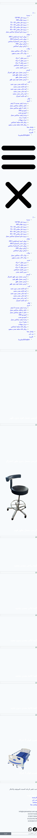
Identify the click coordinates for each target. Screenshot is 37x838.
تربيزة (28, 15)
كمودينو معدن (22, 113)
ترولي (28, 34)
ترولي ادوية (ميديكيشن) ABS (18, 37)
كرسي (28, 70)
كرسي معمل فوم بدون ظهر (18, 79)
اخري (28, 101)
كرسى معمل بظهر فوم (20, 75)
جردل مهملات (22, 120)
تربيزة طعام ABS (21, 20)
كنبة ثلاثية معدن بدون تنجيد (18, 84)
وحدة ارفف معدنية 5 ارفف (18, 103)
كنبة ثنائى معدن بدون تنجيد (18, 89)
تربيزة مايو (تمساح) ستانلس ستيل (16, 32)
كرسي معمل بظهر (21, 77)
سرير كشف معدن (21, 67)
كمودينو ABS (23, 110)
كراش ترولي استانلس (20, 46)
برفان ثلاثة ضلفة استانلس (19, 122)
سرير (28, 56)
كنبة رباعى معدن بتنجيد (20, 94)
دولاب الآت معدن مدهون (19, 53)
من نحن (31, 129)
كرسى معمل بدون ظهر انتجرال (17, 72)
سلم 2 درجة (23, 117)
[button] (18, 176)
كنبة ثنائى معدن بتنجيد (20, 91)
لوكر (28, 98)
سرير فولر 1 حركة (21, 58)
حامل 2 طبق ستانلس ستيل (18, 108)
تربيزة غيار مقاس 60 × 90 (18, 27)
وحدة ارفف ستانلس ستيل (19, 115)
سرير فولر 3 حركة (21, 63)
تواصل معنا (30, 127)
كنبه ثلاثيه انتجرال (21, 96)
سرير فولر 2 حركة (21, 60)
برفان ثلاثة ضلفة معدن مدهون (17, 125)
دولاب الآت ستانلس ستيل (19, 51)
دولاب (28, 48)
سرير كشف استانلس (20, 65)
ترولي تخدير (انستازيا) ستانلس (17, 41)
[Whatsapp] (30, 829)
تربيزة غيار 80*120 (21, 17)
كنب (29, 82)
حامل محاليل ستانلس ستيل (18, 106)
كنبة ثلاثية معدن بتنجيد (20, 87)
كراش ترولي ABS (21, 44)
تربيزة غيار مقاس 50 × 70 (18, 22)
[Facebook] (35, 829)
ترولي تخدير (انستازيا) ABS (18, 39)
